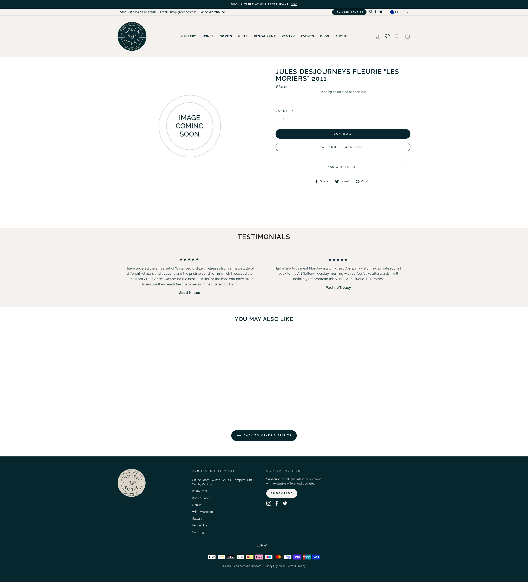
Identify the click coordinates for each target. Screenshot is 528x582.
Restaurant (265, 36)
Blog (324, 36)
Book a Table (201, 498)
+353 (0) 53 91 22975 (137, 12)
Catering (198, 532)
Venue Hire (199, 525)
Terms (291, 566)
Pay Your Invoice (349, 11)
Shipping (325, 92)
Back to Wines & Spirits (266, 435)
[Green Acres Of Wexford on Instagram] (268, 503)
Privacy (301, 566)
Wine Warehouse (204, 511)
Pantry (288, 36)
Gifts (243, 36)
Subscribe (282, 493)
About (341, 36)
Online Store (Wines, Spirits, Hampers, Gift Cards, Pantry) (222, 482)
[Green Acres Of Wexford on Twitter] (284, 503)
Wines (208, 36)
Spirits (226, 36)
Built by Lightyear (274, 566)
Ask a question (343, 167)
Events (307, 36)
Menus (196, 505)
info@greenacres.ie (178, 12)
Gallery (188, 36)
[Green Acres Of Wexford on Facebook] (276, 503)
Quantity (285, 110)
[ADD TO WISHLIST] (167, 337)
